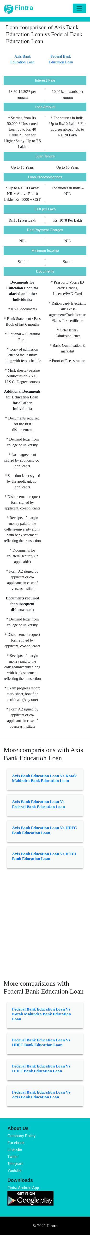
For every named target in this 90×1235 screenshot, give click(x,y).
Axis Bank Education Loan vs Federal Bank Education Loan (38, 804)
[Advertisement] (45, 927)
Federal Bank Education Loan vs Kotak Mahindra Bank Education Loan (41, 1014)
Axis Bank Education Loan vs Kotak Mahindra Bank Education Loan (44, 778)
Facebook (15, 1143)
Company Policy (21, 1136)
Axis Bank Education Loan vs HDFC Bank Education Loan (44, 830)
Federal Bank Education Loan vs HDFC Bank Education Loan (41, 1042)
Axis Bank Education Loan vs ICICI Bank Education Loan (44, 856)
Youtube (14, 1170)
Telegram (15, 1164)
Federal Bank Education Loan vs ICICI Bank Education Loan (41, 1068)
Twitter (13, 1157)
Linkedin (14, 1150)
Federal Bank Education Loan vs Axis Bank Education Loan (41, 1094)
